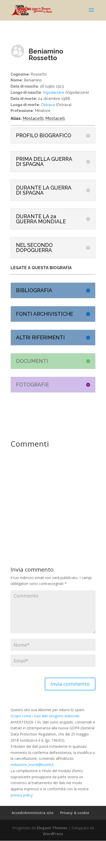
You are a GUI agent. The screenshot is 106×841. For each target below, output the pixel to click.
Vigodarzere (53, 92)
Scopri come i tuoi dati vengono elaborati (45, 715)
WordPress (53, 833)
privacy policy (22, 795)
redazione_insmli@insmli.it (32, 764)
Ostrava (47, 105)
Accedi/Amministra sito (33, 812)
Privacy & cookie (74, 812)
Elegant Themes (52, 827)
